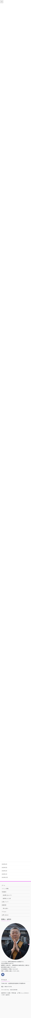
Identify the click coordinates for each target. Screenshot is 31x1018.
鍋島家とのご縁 (7, 898)
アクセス (4, 911)
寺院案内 (4, 892)
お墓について (5, 901)
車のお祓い (5, 908)
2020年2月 (4, 870)
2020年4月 (4, 864)
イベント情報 (5, 888)
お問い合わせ (5, 915)
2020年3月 (4, 867)
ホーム (3, 885)
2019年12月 (5, 877)
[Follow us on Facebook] (2, 974)
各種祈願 (4, 905)
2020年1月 (4, 874)
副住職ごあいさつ (7, 895)
